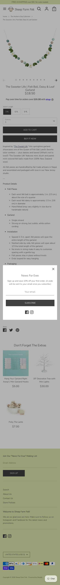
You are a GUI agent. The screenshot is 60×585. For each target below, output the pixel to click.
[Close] (53, 269)
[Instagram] (31, 312)
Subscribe (30, 303)
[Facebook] (27, 312)
